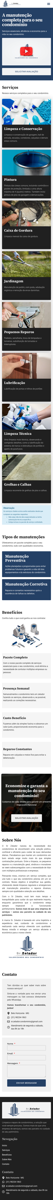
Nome (10, 1044)
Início (4, 1145)
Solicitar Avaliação (26, 818)
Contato (5, 1164)
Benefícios (7, 1155)
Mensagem (13, 1063)
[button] (48, 4)
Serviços (6, 1150)
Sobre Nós (6, 1159)
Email (10, 1054)
